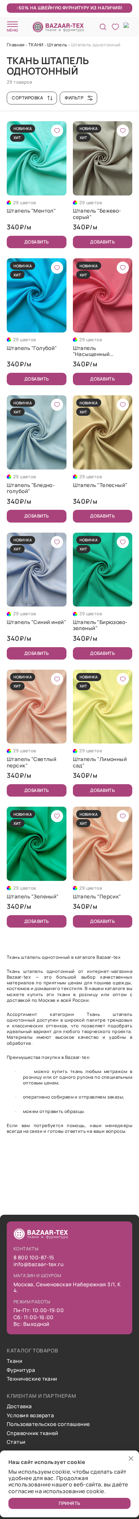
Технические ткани (32, 1379)
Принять (69, 1503)
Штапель (57, 45)
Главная (16, 45)
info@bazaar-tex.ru (38, 1264)
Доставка (19, 1406)
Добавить (36, 242)
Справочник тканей (32, 1433)
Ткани (14, 1361)
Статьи (16, 1442)
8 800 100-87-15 (33, 1258)
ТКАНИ (36, 45)
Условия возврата (30, 1416)
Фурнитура (21, 1370)
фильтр (74, 98)
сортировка (27, 98)
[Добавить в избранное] (57, 131)
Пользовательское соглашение (48, 1424)
